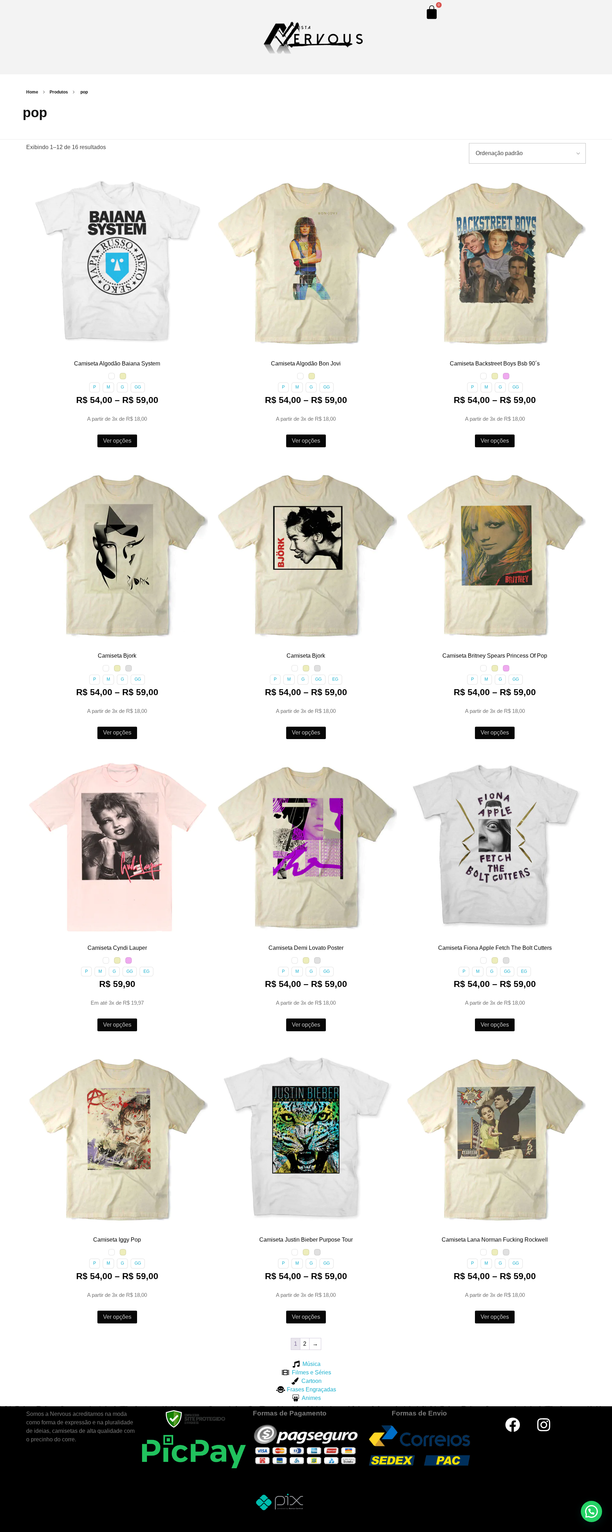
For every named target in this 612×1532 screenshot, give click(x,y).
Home (32, 92)
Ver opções (117, 441)
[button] (33, 177)
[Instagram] (544, 1425)
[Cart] (431, 12)
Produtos (59, 92)
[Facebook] (512, 1425)
